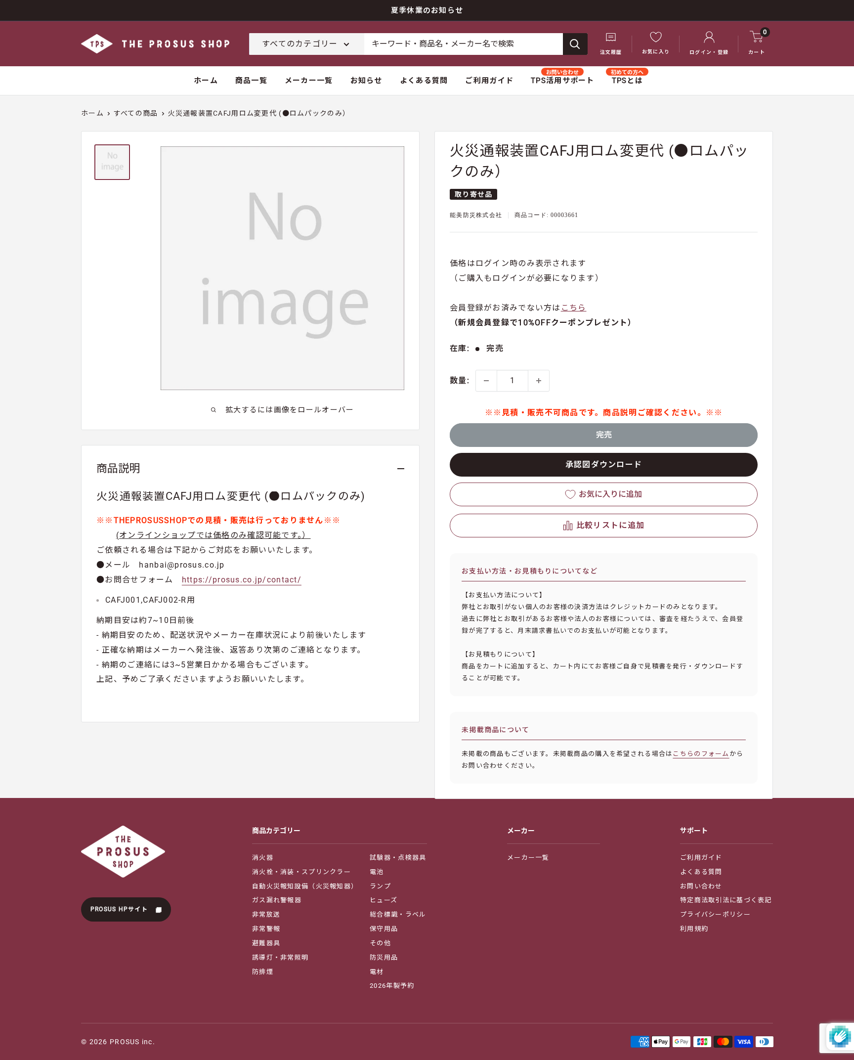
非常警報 (266, 928)
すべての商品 (136, 113)
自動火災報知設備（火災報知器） (305, 886)
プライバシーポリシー (715, 914)
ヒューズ (383, 900)
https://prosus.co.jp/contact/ (241, 579)
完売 (604, 435)
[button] (604, 525)
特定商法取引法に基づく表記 (726, 900)
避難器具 (266, 943)
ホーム (206, 80)
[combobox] (463, 44)
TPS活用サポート (563, 80)
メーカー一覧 (309, 80)
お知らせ (366, 80)
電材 (377, 971)
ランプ (380, 886)
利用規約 (694, 928)
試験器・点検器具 (398, 857)
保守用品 (384, 928)
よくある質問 (424, 80)
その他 (380, 943)
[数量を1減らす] (486, 380)
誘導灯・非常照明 (280, 957)
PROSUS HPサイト (120, 909)
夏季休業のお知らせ (427, 10)
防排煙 (262, 971)
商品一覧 (251, 80)
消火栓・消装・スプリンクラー (301, 872)
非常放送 (266, 914)
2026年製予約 (392, 985)
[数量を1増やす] (538, 380)
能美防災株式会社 (476, 215)
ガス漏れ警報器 (276, 900)
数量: (460, 380)
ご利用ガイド (489, 80)
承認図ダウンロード (603, 464)
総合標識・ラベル (398, 914)
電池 (377, 872)
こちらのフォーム (701, 753)
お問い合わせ (701, 886)
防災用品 (384, 957)
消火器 (262, 857)
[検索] (575, 44)
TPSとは (627, 80)
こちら (574, 307)
